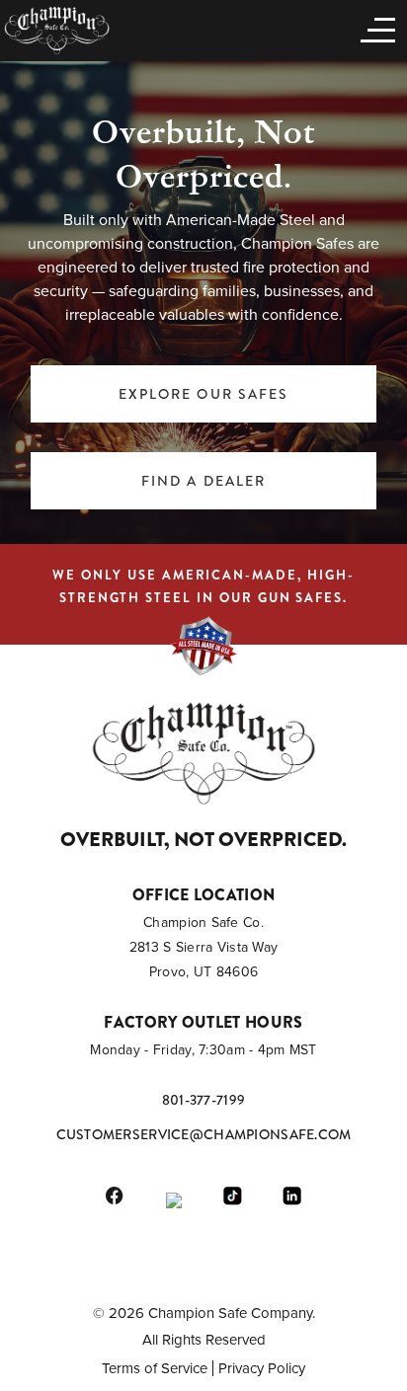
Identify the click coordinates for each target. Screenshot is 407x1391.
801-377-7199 (203, 1100)
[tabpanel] (203, 301)
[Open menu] (373, 28)
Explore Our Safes (204, 394)
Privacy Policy (261, 1368)
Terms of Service (154, 1368)
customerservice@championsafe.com (204, 1134)
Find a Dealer (203, 481)
